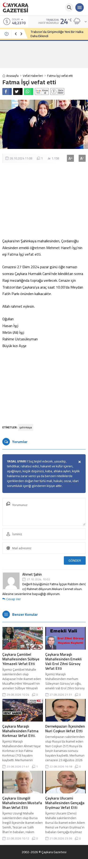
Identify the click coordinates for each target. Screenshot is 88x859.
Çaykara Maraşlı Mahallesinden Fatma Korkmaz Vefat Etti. (20, 731)
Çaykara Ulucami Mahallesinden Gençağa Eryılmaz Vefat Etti (64, 803)
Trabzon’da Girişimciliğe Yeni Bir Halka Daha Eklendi (57, 34)
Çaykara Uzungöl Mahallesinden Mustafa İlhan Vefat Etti (22, 803)
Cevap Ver (13, 599)
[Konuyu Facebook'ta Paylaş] (7, 91)
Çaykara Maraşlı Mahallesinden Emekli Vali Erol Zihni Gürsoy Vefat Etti (63, 661)
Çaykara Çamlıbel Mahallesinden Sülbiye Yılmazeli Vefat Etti (20, 659)
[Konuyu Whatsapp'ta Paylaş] (28, 91)
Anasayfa (12, 75)
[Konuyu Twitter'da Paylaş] (18, 91)
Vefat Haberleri (33, 75)
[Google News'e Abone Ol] (42, 91)
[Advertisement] (44, 54)
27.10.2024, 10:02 (38, 579)
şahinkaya (25, 427)
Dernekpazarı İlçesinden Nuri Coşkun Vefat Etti (65, 728)
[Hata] (57, 91)
